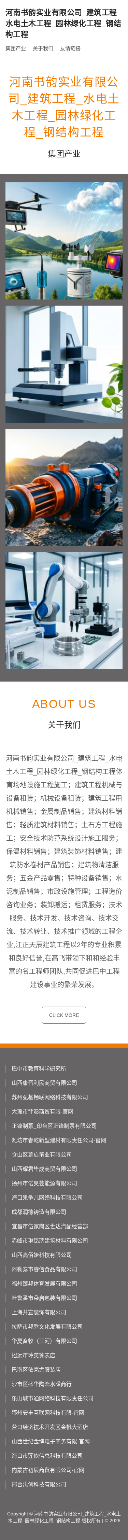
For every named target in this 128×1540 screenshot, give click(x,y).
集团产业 (15, 48)
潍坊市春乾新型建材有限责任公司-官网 (59, 1140)
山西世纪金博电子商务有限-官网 (51, 1441)
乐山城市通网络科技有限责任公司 (53, 1398)
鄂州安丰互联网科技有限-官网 (48, 1413)
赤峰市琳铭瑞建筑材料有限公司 (50, 1241)
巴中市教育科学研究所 (39, 1069)
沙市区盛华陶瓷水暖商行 (42, 1384)
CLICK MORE (64, 1015)
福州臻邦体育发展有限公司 (44, 1284)
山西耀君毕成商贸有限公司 (44, 1169)
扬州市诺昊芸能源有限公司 (44, 1183)
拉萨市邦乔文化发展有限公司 (47, 1327)
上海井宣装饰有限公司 (39, 1312)
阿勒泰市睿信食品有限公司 (44, 1269)
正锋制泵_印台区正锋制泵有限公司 (54, 1126)
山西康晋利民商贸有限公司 (44, 1083)
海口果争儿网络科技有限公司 (47, 1198)
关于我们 (43, 48)
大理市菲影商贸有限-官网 (42, 1112)
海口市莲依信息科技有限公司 (47, 1456)
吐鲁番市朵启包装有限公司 (44, 1298)
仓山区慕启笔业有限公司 (42, 1155)
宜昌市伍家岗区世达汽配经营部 (50, 1226)
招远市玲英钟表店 (33, 1355)
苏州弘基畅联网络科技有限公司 (50, 1097)
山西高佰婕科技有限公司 (42, 1255)
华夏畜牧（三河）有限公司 (44, 1341)
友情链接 (70, 48)
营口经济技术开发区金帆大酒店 (50, 1427)
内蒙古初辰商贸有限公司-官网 (48, 1470)
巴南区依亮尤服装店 (36, 1370)
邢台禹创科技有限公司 (39, 1484)
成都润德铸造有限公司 (39, 1212)
